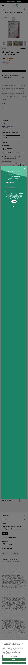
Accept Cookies (14, 662)
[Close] (24, 168)
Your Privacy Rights (14, 656)
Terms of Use (21, 193)
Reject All (14, 659)
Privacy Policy (9, 194)
